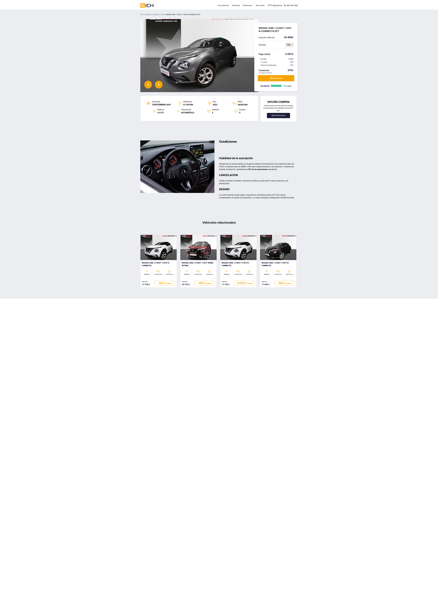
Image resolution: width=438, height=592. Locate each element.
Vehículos (148, 15)
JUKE (162, 15)
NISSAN (156, 15)
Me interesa (276, 78)
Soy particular (223, 5)
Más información (278, 115)
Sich (141, 15)
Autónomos (247, 5)
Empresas (236, 5)
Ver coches (260, 5)
